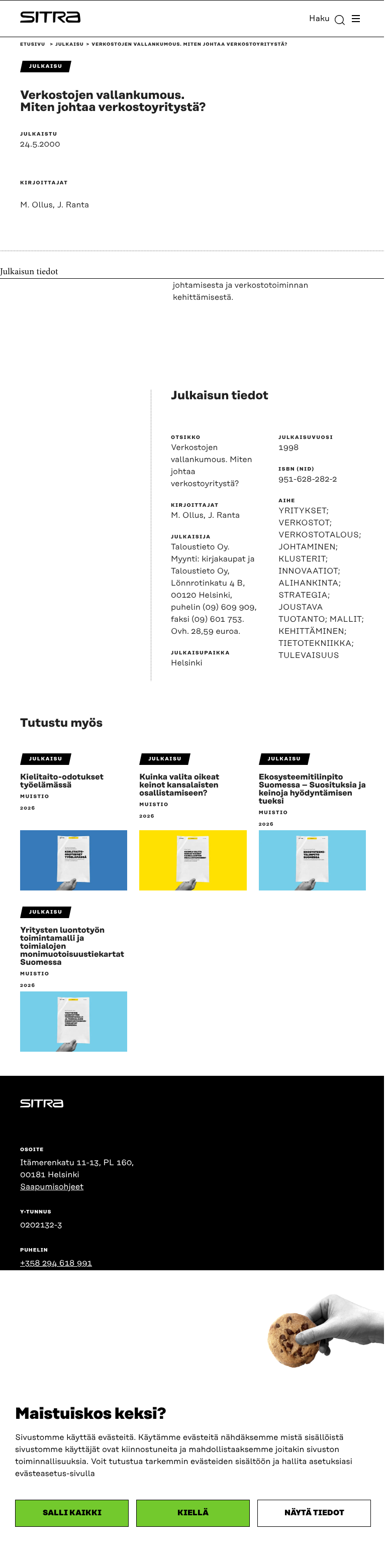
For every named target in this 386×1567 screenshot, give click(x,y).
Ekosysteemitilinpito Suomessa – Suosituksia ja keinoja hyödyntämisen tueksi (312, 789)
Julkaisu (69, 44)
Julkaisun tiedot (29, 272)
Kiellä (193, 1513)
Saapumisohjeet (51, 1186)
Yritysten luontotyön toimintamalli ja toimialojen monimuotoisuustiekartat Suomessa (72, 946)
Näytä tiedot (314, 1513)
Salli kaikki (72, 1513)
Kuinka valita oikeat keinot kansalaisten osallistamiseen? (179, 785)
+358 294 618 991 (56, 1263)
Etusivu (32, 44)
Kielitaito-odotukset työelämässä (62, 781)
